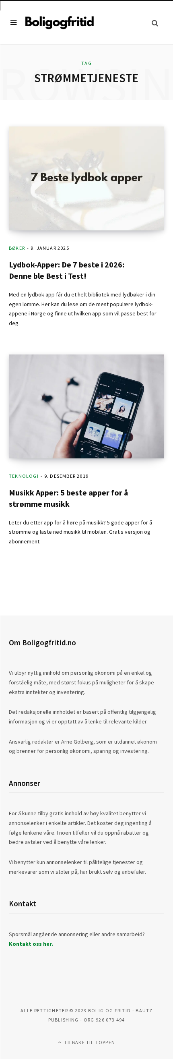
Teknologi (24, 476)
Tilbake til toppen (89, 1042)
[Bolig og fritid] (59, 23)
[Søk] (155, 22)
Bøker (17, 248)
